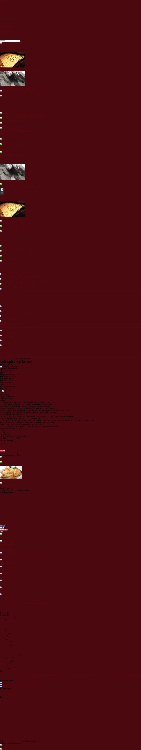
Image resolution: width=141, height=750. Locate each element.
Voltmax (3, 13)
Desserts (3, 629)
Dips (1, 631)
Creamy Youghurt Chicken (59, 606)
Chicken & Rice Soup (52, 602)
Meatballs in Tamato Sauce (50, 608)
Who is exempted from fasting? (11, 109)
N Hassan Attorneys (7, 25)
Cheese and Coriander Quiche (33, 686)
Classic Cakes (5, 625)
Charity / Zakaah (6, 294)
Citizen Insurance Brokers (9, 23)
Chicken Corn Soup (88, 602)
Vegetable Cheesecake (110, 610)
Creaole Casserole (70, 606)
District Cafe (4, 19)
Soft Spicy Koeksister (28, 438)
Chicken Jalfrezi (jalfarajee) (100, 602)
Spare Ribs (40, 610)
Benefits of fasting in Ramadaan (11, 105)
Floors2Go (3, 29)
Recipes (3, 326)
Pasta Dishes (4, 354)
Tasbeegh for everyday (8, 135)
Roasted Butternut (130, 608)
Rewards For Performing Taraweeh (12, 161)
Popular (2, 525)
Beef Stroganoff (19, 602)
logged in (12, 490)
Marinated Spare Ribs (37, 608)
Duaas (2, 133)
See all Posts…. (5, 51)
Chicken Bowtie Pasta (64, 602)
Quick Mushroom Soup (120, 608)
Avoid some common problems (11, 270)
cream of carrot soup (123, 602)
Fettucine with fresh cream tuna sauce (117, 606)
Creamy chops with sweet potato (16, 606)
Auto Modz (4, 701)
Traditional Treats (6, 667)
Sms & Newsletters (6, 33)
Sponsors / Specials (6, 3)
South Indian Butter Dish (30, 610)
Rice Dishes (4, 653)
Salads (2, 659)
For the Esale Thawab (7, 733)
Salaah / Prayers (5, 157)
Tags (1, 531)
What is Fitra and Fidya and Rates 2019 (14, 691)
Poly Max (3, 27)
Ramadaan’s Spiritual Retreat (10, 695)
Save (3, 450)
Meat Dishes (4, 352)
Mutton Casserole (81, 608)
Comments (3, 529)
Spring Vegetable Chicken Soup (78, 610)
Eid (1, 236)
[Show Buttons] (6, 745)
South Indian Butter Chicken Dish (15, 610)
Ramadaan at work (6, 47)
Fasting (2, 101)
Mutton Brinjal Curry (70, 608)
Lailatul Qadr (4, 194)
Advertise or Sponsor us (8, 699)
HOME (2, 1)
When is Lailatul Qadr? (8, 196)
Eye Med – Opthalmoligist (9, 11)
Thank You (4, 737)
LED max (3, 713)
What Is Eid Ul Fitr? (7, 238)
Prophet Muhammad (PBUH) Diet (12, 268)
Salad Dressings (5, 657)
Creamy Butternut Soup (135, 602)
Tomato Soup (101, 610)
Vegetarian (3, 669)
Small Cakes (4, 663)
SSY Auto (3, 17)
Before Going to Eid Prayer (9, 242)
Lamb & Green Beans (18, 608)
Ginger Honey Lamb (132, 606)
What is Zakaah (5, 296)
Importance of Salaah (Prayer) (10, 159)
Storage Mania (5, 21)
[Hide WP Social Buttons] (5, 749)
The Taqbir (4, 240)
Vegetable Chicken (121, 610)
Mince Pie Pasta (61, 608)
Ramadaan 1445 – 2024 (14, 741)
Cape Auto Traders (6, 9)
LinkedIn (3, 448)
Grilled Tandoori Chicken (6, 608)
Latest (2, 527)
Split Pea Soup (66, 610)
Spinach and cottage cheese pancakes (52, 610)
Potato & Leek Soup (108, 608)
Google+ (3, 446)
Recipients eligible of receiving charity (13, 300)
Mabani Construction (7, 7)
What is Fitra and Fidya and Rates (12, 298)
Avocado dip (15, 683)
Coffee (2, 627)
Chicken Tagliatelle (112, 602)
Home (2, 359)
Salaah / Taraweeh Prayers (9, 655)
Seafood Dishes (5, 356)
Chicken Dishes (5, 623)
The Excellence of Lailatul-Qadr (11, 198)
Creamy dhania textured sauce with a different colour (38, 606)
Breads (2, 619)
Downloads (4, 633)
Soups (2, 665)
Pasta (2, 649)
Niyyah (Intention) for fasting (10, 103)
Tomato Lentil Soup (92, 610)
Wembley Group (6, 31)
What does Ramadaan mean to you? (12, 49)
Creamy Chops (3, 606)
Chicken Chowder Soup (76, 602)
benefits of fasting (35, 602)
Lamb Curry (28, 608)
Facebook (3, 444)
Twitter (2, 442)
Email (2, 453)
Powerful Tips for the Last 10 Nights (12, 693)
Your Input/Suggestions (8, 35)
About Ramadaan (6, 45)
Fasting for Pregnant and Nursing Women (14, 107)
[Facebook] (2, 189)
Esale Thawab (5, 39)
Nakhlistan (3, 15)
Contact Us (4, 37)
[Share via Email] (2, 193)
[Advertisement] (66, 509)
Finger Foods (4, 350)
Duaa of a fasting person (91, 606)
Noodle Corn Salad (91, 608)
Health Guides (5, 266)
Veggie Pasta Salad (131, 610)
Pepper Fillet (99, 608)
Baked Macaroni (4, 602)
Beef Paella (11, 602)
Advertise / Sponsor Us (8, 5)
